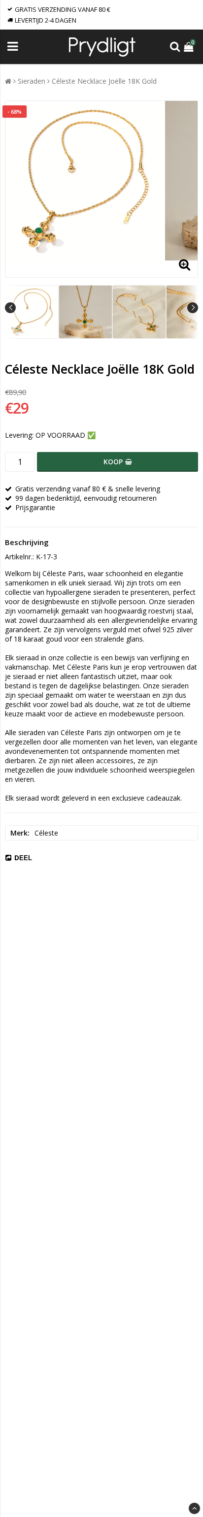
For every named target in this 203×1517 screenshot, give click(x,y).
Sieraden (31, 81)
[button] (190, 46)
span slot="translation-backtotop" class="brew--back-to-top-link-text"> (194, 1508)
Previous (10, 307)
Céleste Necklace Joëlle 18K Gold (104, 81)
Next (192, 307)
